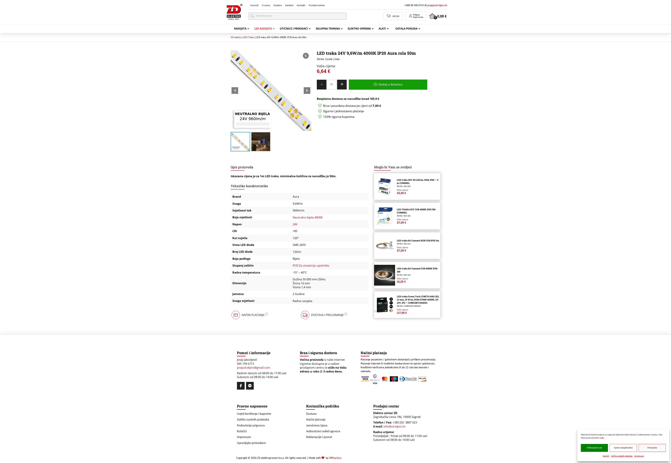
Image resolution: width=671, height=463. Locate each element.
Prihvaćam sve (594, 448)
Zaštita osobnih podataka (622, 456)
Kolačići (606, 456)
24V (295, 224)
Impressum (639, 456)
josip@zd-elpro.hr (437, 5)
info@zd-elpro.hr (395, 426)
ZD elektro (236, 37)
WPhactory (335, 458)
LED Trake (248, 37)
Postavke (652, 448)
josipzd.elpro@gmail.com (253, 367)
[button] (415, 16)
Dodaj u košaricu (390, 85)
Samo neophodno (623, 448)
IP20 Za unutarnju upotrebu (311, 265)
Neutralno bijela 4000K (308, 217)
